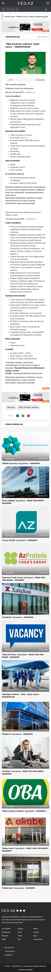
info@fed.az (8, 955)
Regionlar (5, 936)
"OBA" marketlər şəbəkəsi (28, 407)
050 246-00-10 (10, 951)
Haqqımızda (37, 939)
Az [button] (46, 9)
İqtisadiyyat (6, 932)
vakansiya (11, 407)
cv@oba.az (30, 92)
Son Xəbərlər (6, 929)
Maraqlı (36, 932)
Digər (35, 936)
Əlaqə (4, 939)
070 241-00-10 (9, 948)
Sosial (20, 932)
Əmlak (20, 936)
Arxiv (19, 939)
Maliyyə (20, 929)
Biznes (35, 929)
